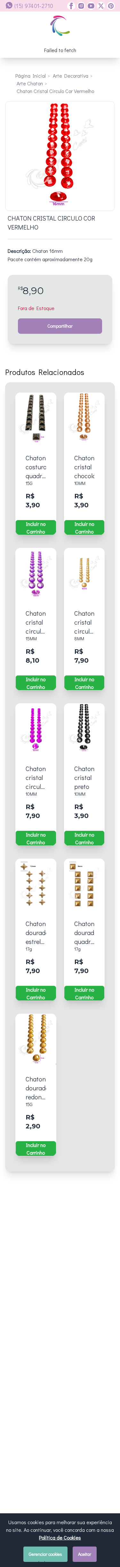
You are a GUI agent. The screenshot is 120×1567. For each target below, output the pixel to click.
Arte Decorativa (70, 75)
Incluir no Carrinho (35, 527)
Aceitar (84, 1554)
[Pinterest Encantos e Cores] (110, 6)
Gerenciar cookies (45, 1554)
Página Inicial (30, 75)
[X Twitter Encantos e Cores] (100, 6)
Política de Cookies (60, 1537)
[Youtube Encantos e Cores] (90, 6)
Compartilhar (60, 326)
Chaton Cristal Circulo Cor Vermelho (55, 91)
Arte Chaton (30, 83)
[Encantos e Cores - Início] (60, 25)
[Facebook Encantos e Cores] (71, 6)
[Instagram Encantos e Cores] (80, 6)
